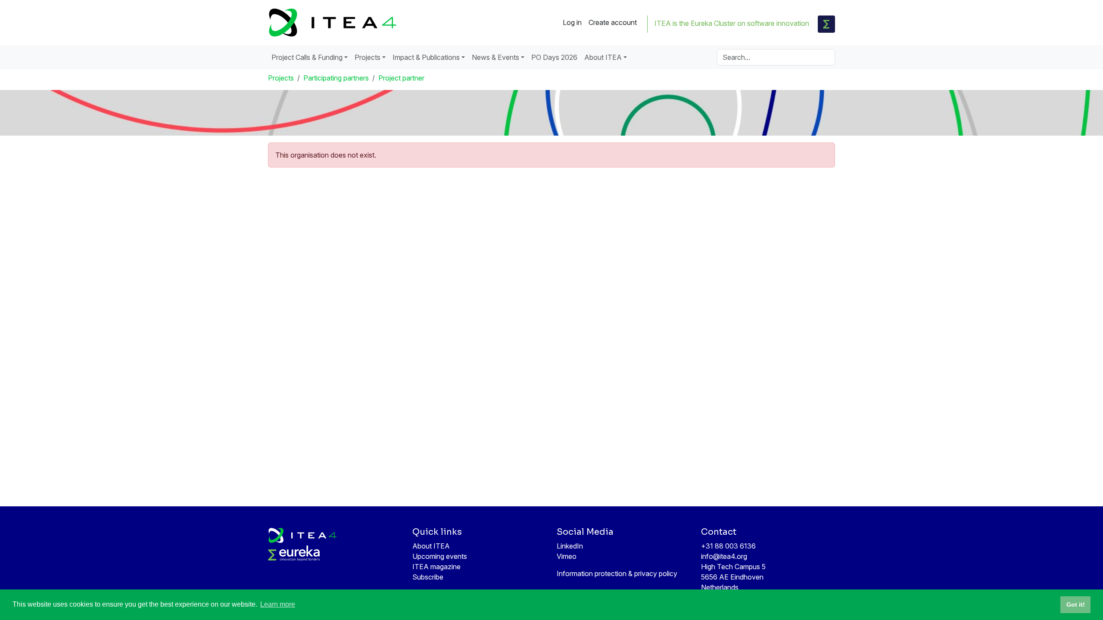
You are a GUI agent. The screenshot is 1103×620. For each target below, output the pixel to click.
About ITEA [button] (603, 57)
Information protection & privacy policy (617, 573)
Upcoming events (439, 556)
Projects (281, 78)
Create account (613, 22)
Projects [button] (367, 57)
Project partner (401, 78)
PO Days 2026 (554, 57)
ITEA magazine (436, 566)
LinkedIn (570, 546)
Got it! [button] (1075, 604)
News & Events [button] (495, 57)
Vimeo (566, 556)
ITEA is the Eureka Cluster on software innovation (731, 23)
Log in (572, 22)
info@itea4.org (724, 556)
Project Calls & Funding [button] (307, 57)
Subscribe (427, 577)
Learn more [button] (277, 604)
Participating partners (336, 78)
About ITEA (431, 546)
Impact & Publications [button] (426, 57)
